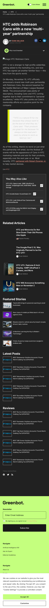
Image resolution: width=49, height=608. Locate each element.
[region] (24, 590)
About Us (6, 569)
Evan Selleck (18, 41)
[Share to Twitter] (40, 40)
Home (5, 12)
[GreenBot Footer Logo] (13, 502)
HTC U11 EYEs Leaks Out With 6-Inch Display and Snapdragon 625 (21, 209)
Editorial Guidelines (9, 555)
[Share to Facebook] (36, 40)
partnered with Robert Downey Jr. (31, 161)
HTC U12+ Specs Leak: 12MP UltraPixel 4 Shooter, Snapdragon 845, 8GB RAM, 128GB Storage (21, 185)
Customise (24, 603)
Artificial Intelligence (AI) (11, 547)
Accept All (24, 597)
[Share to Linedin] (44, 40)
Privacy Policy (32, 521)
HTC (12, 12)
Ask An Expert (7, 551)
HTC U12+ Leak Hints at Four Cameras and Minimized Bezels (20, 201)
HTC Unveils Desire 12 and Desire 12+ (18, 194)
